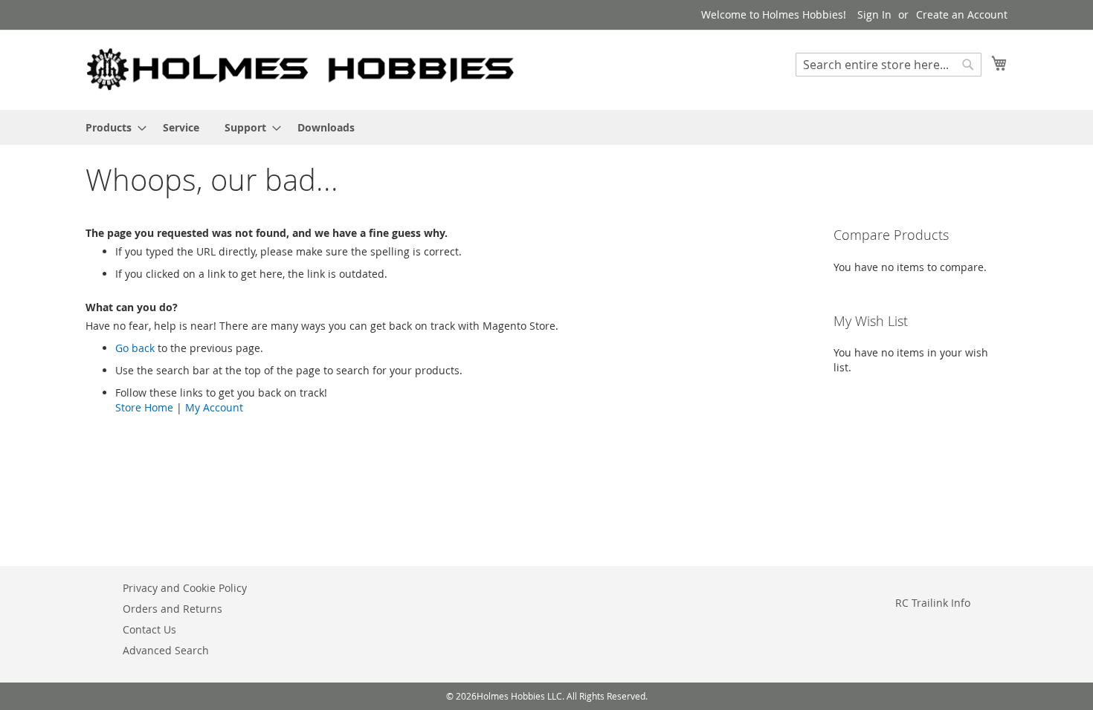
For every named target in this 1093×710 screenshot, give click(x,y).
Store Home (144, 407)
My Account (214, 407)
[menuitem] (111, 127)
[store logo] (301, 69)
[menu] (546, 127)
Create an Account (961, 14)
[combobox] (888, 64)
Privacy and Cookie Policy (185, 588)
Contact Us (149, 629)
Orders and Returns (172, 609)
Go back (135, 348)
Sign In (874, 14)
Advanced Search (166, 650)
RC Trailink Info (932, 603)
